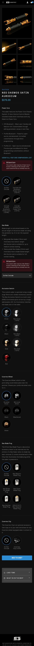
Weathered (17, 417)
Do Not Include (6, 188)
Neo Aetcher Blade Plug (6, 506)
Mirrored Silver (17, 403)
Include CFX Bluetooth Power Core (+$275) (17, 190)
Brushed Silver (6, 403)
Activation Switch (8, 288)
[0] (31, 2)
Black (6, 334)
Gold (6, 349)
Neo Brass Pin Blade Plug (6, 490)
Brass (6, 430)
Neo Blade (5, 225)
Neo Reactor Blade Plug (17, 474)
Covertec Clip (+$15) (17, 547)
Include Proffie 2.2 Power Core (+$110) (17, 208)
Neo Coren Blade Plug (16, 489)
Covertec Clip (6, 521)
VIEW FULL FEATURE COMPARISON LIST (17, 158)
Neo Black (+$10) (17, 334)
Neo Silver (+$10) (16, 319)
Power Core (6, 108)
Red (6, 364)
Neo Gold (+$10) (17, 349)
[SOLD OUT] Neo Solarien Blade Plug (17, 506)
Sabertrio (11, 2)
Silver (6, 319)
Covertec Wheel (7, 377)
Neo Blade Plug (7, 443)
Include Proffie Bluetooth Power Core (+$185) (6, 209)
